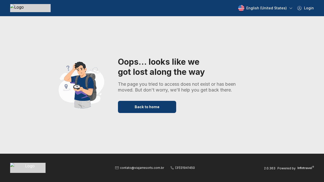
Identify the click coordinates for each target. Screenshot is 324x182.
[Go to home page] (30, 8)
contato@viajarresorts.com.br (142, 168)
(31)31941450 (185, 168)
